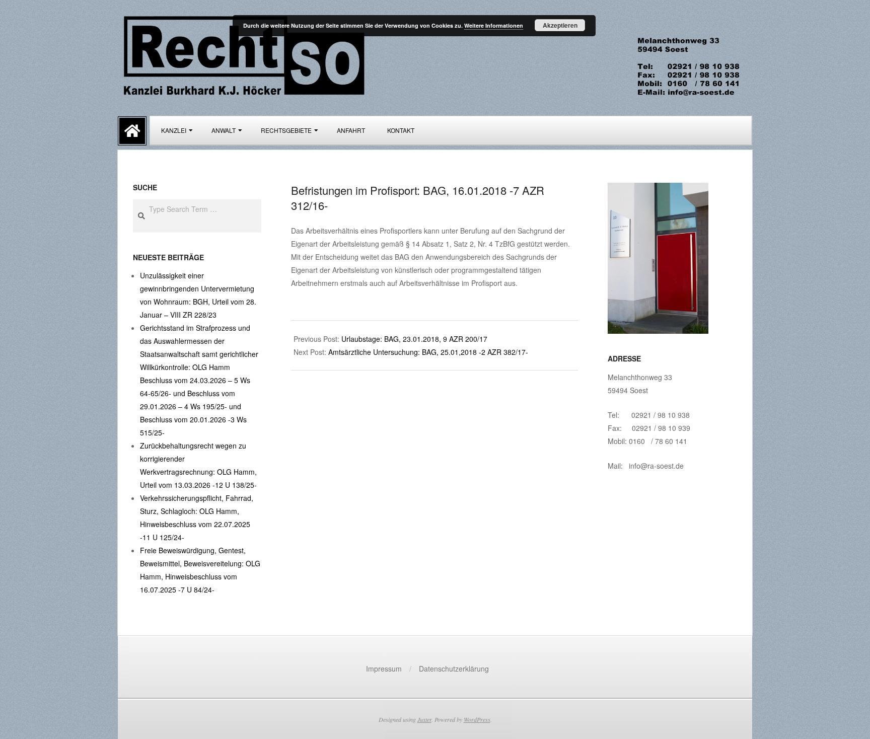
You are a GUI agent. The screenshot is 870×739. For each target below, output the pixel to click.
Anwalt (223, 130)
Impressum (384, 668)
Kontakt (400, 130)
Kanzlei (173, 130)
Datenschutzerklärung (454, 668)
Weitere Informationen (493, 25)
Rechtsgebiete (286, 130)
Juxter (424, 719)
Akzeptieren (560, 25)
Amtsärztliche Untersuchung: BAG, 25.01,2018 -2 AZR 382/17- (428, 352)
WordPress (477, 719)
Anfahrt (351, 130)
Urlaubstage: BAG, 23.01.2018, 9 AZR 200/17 (414, 339)
